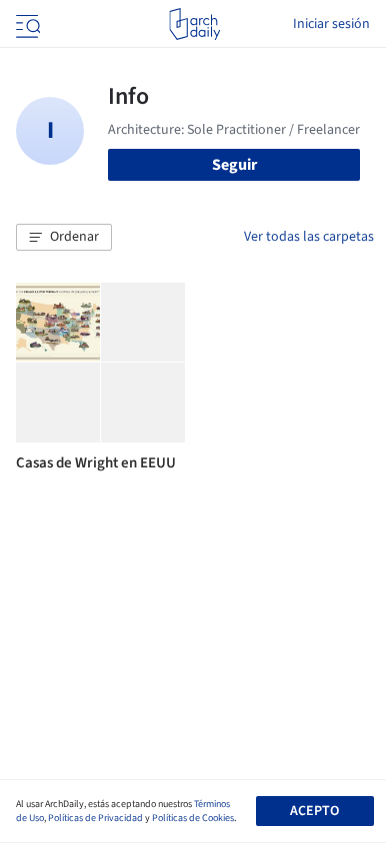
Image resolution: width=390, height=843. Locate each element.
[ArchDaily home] (194, 24)
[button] (64, 238)
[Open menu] (26, 24)
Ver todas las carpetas (309, 237)
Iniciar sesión (331, 24)
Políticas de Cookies (193, 818)
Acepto (314, 811)
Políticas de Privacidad (95, 818)
